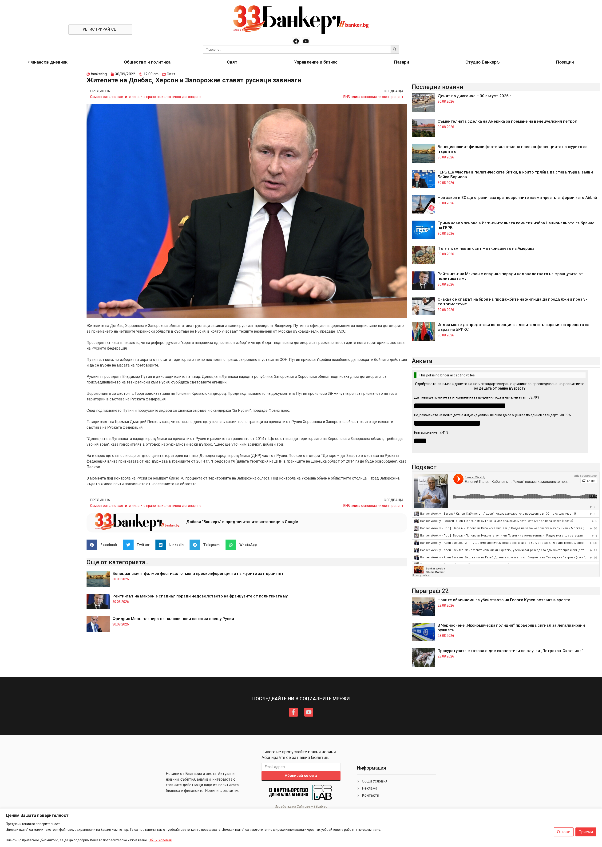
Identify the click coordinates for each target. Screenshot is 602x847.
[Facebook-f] (293, 712)
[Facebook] (296, 41)
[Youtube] (306, 41)
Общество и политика (147, 62)
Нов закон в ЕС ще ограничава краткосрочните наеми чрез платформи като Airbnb (517, 197)
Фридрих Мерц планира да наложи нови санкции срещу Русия (173, 618)
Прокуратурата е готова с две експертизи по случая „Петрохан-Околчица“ (510, 650)
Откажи (563, 832)
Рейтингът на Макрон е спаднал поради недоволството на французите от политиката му (200, 596)
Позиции (565, 62)
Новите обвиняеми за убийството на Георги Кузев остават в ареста (504, 599)
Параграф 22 (430, 590)
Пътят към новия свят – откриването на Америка (486, 248)
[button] (104, 545)
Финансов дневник (47, 62)
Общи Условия (160, 840)
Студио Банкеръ (482, 62)
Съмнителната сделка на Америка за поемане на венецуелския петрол (507, 121)
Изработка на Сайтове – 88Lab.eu (301, 806)
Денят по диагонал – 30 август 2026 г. (475, 95)
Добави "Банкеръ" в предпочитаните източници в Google (242, 521)
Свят (232, 62)
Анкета (422, 360)
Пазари (401, 62)
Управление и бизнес (316, 62)
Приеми (585, 832)
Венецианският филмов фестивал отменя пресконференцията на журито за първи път (198, 573)
